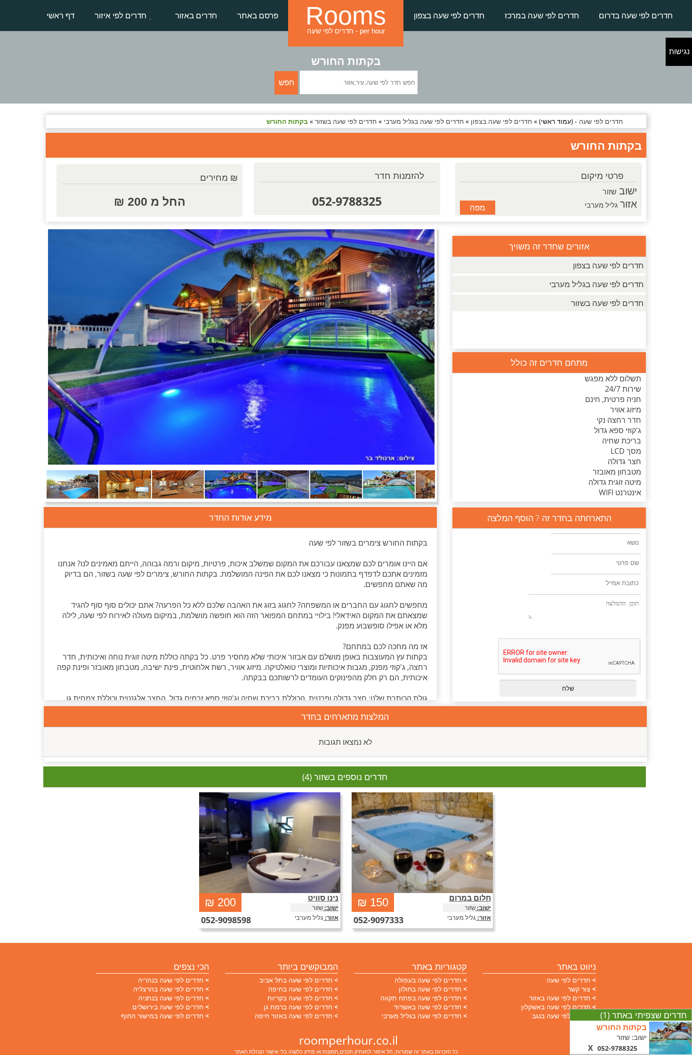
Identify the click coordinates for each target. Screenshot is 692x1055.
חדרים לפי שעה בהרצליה (168, 988)
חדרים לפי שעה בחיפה (300, 988)
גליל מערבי (601, 204)
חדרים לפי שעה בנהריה (170, 979)
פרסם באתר (257, 15)
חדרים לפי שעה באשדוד (427, 1006)
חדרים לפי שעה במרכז (542, 15)
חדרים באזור (196, 15)
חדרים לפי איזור (120, 15)
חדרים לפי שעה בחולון (430, 988)
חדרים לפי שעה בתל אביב (295, 979)
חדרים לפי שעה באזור (559, 997)
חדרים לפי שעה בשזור (607, 303)
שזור (610, 191)
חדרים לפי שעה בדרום (636, 15)
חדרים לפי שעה (568, 979)
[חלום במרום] (422, 842)
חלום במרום (470, 898)
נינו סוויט (323, 898)
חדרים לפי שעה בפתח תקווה (420, 997)
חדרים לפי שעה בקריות (299, 997)
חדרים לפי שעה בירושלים (167, 1006)
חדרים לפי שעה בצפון (449, 15)
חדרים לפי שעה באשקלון (555, 1006)
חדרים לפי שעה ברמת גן (298, 1006)
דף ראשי (60, 15)
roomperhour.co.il (348, 1040)
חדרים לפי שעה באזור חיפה (293, 1015)
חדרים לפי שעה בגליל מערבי (596, 284)
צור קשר (579, 988)
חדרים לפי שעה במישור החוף (162, 1015)
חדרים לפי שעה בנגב (561, 1015)
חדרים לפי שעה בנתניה (170, 997)
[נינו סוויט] (269, 842)
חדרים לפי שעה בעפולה (427, 979)
